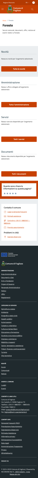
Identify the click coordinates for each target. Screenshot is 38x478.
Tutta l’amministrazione (19, 104)
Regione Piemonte (9, 2)
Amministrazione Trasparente (11, 446)
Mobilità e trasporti (8, 342)
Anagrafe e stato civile (9, 315)
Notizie (3, 373)
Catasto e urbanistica (8, 325)
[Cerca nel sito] (32, 9)
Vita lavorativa (6, 355)
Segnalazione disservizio (10, 430)
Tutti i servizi (19, 139)
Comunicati (5, 370)
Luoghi (3, 385)
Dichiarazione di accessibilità (11, 440)
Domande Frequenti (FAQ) (10, 423)
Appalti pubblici (6, 319)
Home (4, 20)
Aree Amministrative (8, 274)
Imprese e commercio (8, 339)
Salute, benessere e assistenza (12, 345)
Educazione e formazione (10, 332)
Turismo (4, 352)
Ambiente (4, 312)
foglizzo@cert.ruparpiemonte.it (16, 412)
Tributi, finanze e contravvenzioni (13, 349)
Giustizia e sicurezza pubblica (11, 335)
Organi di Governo (7, 284)
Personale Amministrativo (10, 287)
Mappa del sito (15, 474)
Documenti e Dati (7, 277)
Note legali (5, 443)
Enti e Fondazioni (7, 281)
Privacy (4, 450)
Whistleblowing (6, 453)
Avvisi (3, 367)
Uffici (3, 294)
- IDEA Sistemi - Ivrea (22, 472)
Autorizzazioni (6, 322)
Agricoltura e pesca (8, 309)
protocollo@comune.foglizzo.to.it (17, 409)
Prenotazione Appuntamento (11, 426)
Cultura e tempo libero (9, 329)
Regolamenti (5, 297)
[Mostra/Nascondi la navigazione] (2, 9)
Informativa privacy (8, 436)
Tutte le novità (19, 68)
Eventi (3, 388)
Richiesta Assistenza (8, 433)
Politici (3, 291)
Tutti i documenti (19, 173)
